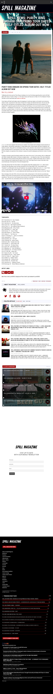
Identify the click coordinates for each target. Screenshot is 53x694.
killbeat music (35, 281)
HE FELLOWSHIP (7, 92)
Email (10, 468)
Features (4, 561)
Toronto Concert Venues (7, 574)
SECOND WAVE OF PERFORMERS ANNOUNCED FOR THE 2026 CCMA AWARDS (20, 655)
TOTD (3, 582)
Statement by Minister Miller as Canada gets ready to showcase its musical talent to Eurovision (24, 651)
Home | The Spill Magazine (7, 551)
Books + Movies (5, 559)
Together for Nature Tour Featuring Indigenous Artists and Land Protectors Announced (22, 677)
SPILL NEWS (21, 284)
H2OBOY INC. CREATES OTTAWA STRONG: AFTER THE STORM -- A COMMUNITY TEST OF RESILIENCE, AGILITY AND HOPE (25, 660)
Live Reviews (4, 563)
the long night (48, 281)
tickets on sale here (21, 98)
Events (3, 569)
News (4, 281)
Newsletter (4, 553)
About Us (4, 576)
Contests (4, 577)
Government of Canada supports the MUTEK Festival (15, 647)
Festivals (4, 564)
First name (11, 459)
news (39, 281)
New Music (4, 579)
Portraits (4, 566)
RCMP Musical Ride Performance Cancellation (13, 664)
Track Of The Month (6, 556)
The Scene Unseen (6, 586)
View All (47, 366)
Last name (11, 464)
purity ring (43, 281)
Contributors (5, 581)
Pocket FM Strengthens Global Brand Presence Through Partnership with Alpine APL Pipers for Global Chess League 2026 (26, 673)
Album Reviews (5, 558)
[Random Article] (17, 32)
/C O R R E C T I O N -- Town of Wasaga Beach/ (15, 668)
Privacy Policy (5, 584)
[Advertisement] (26, 425)
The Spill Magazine (12, 590)
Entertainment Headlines (7, 571)
